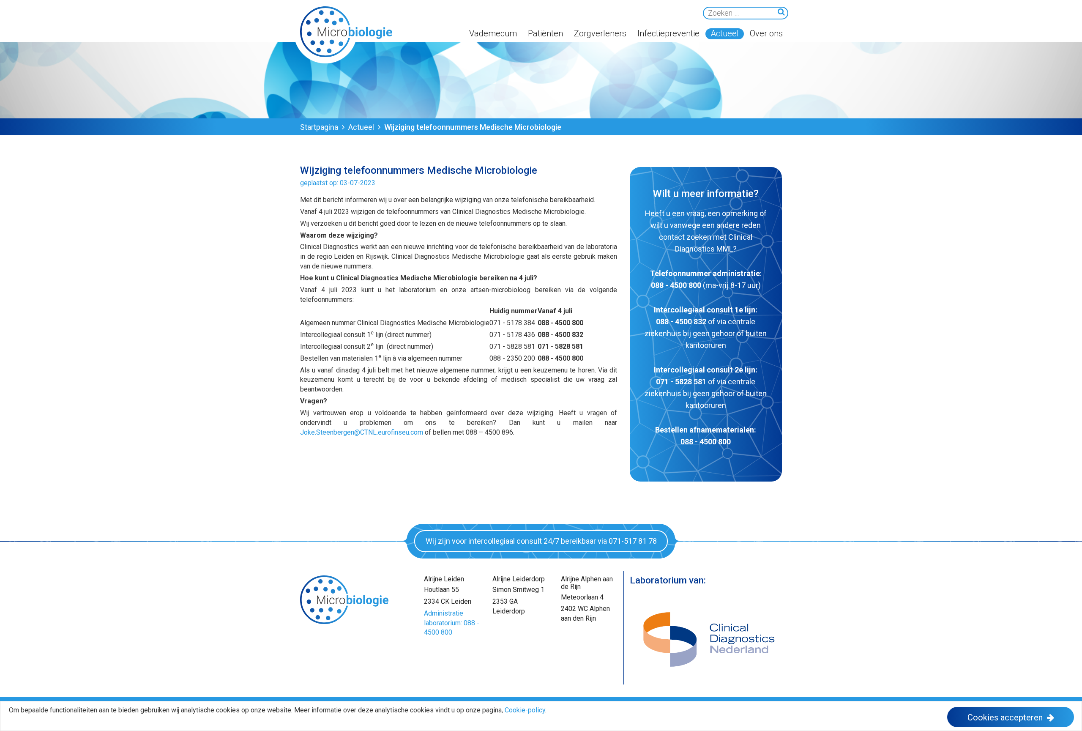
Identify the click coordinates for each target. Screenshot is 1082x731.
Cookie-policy (525, 710)
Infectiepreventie (668, 33)
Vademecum (493, 33)
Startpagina (319, 127)
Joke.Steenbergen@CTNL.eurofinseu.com (361, 432)
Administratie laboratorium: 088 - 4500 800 (451, 623)
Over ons (766, 33)
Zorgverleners (600, 33)
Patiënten (545, 33)
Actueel (724, 33)
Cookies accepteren (1005, 717)
